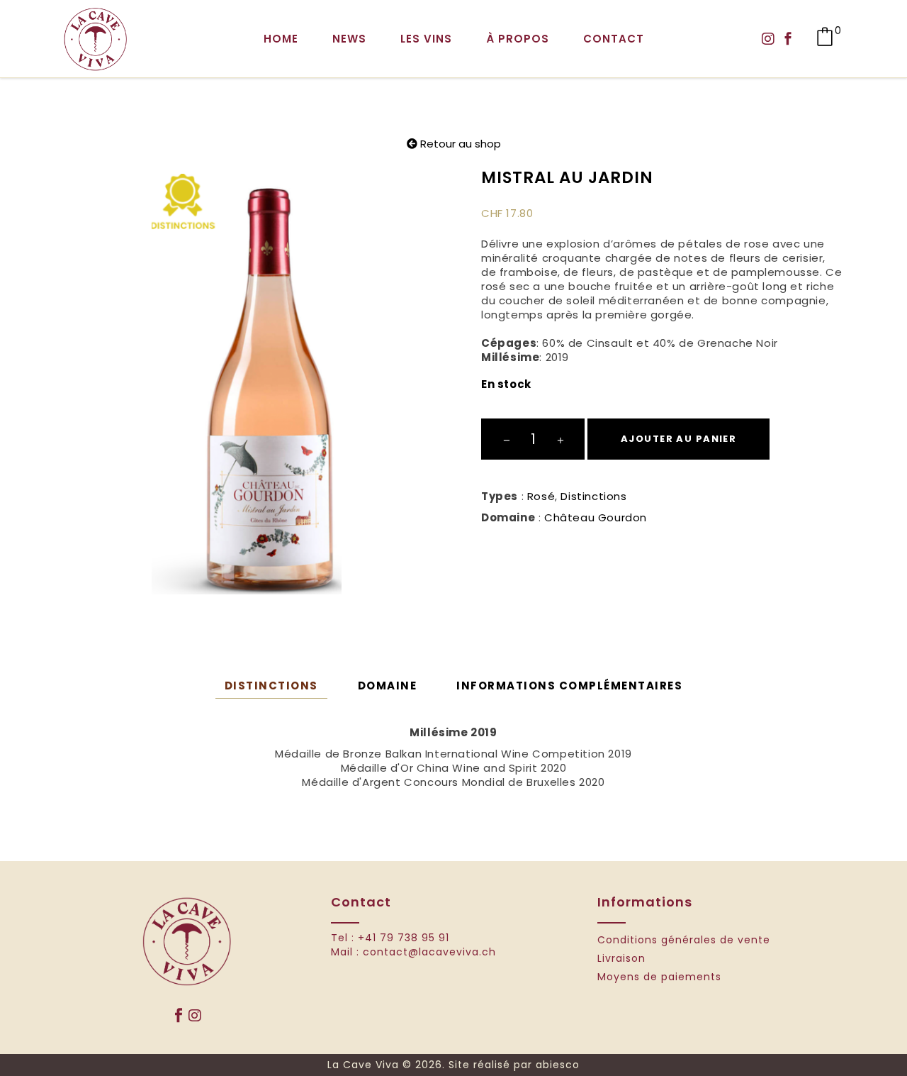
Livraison (621, 958)
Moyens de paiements (659, 977)
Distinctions (593, 496)
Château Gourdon (595, 517)
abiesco (558, 1065)
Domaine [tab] (387, 685)
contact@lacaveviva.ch (429, 952)
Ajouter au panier (678, 438)
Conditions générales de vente (683, 940)
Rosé (541, 496)
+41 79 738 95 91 (403, 938)
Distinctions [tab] (271, 685)
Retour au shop (459, 143)
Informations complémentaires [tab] (569, 685)
